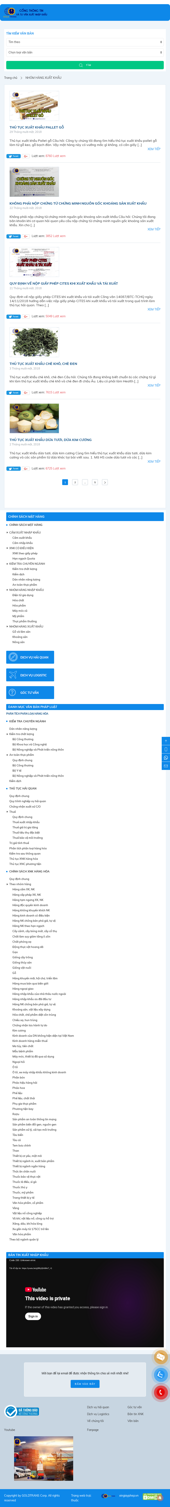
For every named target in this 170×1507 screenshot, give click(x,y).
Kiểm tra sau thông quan (25, 853)
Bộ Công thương (22, 739)
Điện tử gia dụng (22, 595)
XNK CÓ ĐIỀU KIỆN (21, 548)
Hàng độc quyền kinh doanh (30, 905)
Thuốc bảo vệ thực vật (26, 1176)
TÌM (88, 65)
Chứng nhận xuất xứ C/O (25, 806)
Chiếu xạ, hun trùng (24, 1020)
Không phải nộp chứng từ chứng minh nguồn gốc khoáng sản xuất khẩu (78, 203)
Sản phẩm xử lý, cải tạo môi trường (34, 1129)
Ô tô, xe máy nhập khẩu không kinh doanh (39, 1072)
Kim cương (19, 1030)
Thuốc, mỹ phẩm (23, 1192)
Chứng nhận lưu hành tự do (29, 1025)
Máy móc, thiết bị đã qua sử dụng (33, 1056)
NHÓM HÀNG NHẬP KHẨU (26, 590)
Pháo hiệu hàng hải (24, 1082)
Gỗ (14, 973)
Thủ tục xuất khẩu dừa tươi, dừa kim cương (51, 440)
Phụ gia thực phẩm (24, 1103)
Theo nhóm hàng (20, 884)
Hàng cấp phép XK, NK (26, 894)
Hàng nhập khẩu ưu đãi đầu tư (31, 999)
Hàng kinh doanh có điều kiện (31, 915)
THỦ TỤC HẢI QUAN (22, 788)
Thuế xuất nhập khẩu (26, 822)
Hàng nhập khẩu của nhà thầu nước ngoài (39, 994)
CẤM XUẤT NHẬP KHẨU (25, 532)
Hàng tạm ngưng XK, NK (27, 900)
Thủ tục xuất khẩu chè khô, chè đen (43, 364)
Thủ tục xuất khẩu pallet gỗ (37, 127)
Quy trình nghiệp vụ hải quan (27, 801)
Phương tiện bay (22, 1108)
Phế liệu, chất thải (23, 1098)
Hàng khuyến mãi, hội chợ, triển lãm (35, 978)
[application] (85, 1302)
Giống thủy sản (22, 962)
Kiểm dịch (18, 574)
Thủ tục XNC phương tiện (25, 864)
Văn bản (133, 1421)
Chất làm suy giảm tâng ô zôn (31, 936)
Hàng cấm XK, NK (23, 889)
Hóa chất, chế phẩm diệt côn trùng (34, 1014)
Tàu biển (17, 1134)
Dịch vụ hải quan (98, 1407)
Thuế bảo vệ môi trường (27, 837)
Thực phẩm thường (24, 621)
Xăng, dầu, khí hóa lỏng (27, 1223)
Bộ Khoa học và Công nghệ (29, 744)
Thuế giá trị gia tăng (25, 827)
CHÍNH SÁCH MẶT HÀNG (26, 517)
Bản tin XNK (136, 1414)
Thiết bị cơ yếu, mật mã (27, 1155)
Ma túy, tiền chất (22, 1046)
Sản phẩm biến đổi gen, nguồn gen (34, 1124)
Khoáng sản (20, 637)
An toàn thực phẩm (24, 584)
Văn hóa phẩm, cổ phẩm (27, 1202)
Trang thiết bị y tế (23, 1197)
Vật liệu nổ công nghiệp (27, 1213)
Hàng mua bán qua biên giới (30, 983)
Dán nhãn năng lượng (26, 579)
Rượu (15, 1114)
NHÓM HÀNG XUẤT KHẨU (26, 626)
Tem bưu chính (21, 1145)
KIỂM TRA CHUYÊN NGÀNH (27, 721)
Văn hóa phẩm (21, 1234)
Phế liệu (17, 1093)
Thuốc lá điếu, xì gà (24, 1181)
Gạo (15, 952)
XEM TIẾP (154, 149)
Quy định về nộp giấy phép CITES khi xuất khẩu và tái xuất (64, 283)
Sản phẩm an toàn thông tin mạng (34, 1119)
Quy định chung (22, 760)
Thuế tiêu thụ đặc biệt (26, 832)
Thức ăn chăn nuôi (24, 1171)
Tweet (15, 156)
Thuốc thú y (19, 1187)
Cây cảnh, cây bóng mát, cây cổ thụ (34, 931)
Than (15, 1150)
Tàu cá (16, 1140)
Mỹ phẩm (18, 616)
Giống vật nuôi (21, 967)
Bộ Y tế (16, 770)
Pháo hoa (18, 1087)
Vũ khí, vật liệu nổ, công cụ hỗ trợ (33, 1218)
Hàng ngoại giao (23, 988)
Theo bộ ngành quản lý (24, 1239)
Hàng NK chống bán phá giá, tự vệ (34, 920)
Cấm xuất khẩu (22, 537)
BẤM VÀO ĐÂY (85, 1383)
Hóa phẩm (19, 605)
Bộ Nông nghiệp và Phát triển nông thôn (38, 749)
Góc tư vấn (135, 1407)
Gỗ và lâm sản (21, 631)
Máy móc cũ (19, 610)
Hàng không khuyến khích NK (31, 910)
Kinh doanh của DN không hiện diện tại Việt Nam (43, 1035)
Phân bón (18, 1077)
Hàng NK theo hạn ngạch (28, 926)
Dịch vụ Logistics (98, 1414)
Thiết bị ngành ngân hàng (28, 1166)
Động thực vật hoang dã (27, 947)
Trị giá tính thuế (19, 843)
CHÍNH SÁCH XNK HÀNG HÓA (29, 871)
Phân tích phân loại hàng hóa (27, 713)
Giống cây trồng (22, 957)
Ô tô (15, 1067)
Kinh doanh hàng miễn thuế (29, 1041)
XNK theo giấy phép (25, 553)
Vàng (15, 1208)
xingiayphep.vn (128, 1495)
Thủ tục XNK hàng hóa (23, 858)
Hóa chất (18, 600)
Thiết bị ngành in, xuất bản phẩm (33, 1161)
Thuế (12, 811)
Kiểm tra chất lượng (24, 569)
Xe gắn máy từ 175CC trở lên (30, 1229)
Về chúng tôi (95, 1421)
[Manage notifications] (160, 1498)
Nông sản (18, 642)
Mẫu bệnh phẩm (22, 1051)
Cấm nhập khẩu (22, 543)
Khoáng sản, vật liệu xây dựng (31, 1009)
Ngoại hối (18, 1062)
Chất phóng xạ (21, 941)
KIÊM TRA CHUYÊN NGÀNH (27, 563)
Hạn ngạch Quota (23, 558)
